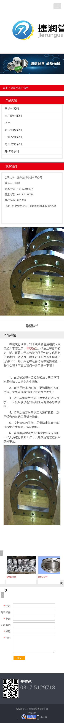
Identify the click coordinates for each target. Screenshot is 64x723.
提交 (19, 657)
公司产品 (16, 87)
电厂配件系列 (13, 116)
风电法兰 (14, 576)
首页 (5, 87)
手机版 (44, 717)
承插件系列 (12, 109)
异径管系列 (12, 151)
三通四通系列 (13, 137)
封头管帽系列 (13, 130)
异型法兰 (32, 348)
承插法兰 (45, 576)
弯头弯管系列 (13, 144)
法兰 (25, 87)
